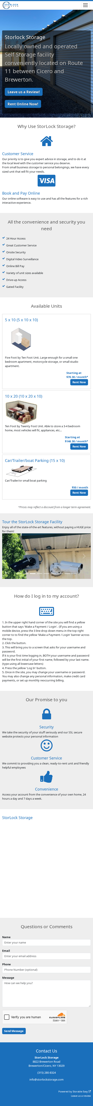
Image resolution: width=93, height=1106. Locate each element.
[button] (9, 556)
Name (6, 937)
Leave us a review (81, 1095)
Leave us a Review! (24, 92)
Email (6, 951)
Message (8, 978)
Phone (6, 964)
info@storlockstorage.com (46, 1079)
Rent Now (79, 382)
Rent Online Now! (23, 104)
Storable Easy (80, 1091)
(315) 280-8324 (46, 1072)
